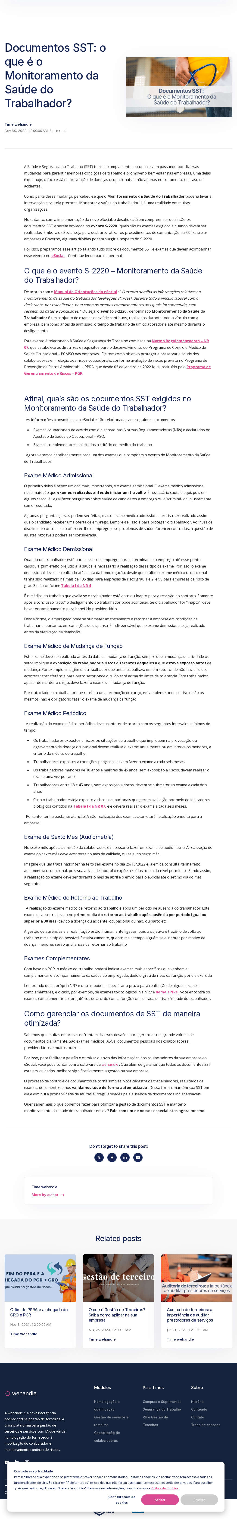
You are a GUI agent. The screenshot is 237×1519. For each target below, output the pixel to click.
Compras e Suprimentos (162, 1402)
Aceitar (160, 1500)
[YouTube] (7, 1462)
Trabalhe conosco (206, 1425)
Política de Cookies (164, 1488)
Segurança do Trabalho (162, 1409)
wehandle (110, 1064)
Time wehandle (18, 124)
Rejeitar (199, 1500)
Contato (197, 1417)
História (197, 1402)
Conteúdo (199, 1409)
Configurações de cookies (121, 1499)
